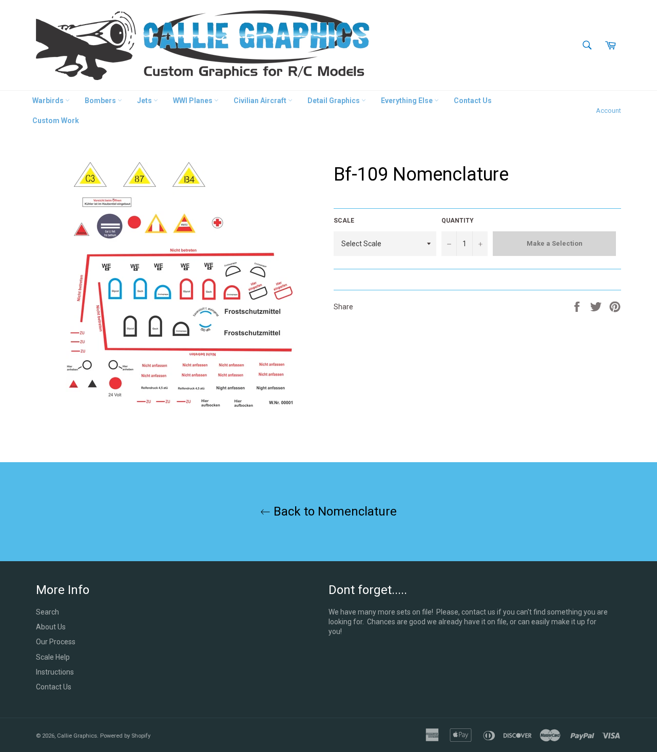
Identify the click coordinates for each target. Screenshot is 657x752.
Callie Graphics (77, 736)
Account (608, 110)
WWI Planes (193, 100)
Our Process (55, 642)
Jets (145, 100)
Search (47, 612)
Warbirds (48, 100)
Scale (344, 220)
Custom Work (55, 120)
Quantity (457, 220)
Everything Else (407, 100)
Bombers (101, 100)
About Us (51, 627)
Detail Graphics (334, 100)
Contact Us (473, 100)
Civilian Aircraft (261, 100)
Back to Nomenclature (333, 511)
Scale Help (53, 657)
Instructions (55, 672)
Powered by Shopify (125, 736)
